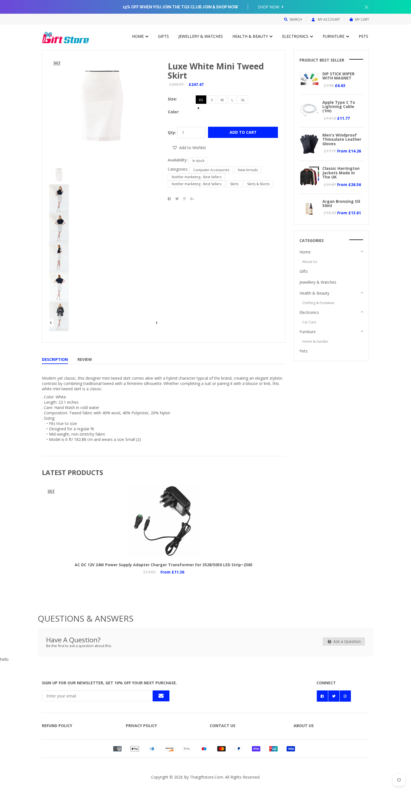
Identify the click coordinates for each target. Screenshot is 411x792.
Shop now (269, 7)
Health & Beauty (250, 36)
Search (296, 19)
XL (243, 99)
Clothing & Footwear (318, 302)
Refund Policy (57, 725)
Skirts (234, 184)
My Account (328, 19)
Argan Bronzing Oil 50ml (341, 203)
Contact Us (222, 725)
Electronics (296, 36)
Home (138, 36)
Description (55, 359)
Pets (363, 36)
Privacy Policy (141, 725)
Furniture (334, 36)
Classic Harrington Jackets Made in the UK (341, 173)
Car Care (309, 322)
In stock (198, 160)
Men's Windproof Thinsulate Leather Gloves (341, 139)
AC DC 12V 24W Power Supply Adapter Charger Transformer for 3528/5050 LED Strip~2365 (163, 564)
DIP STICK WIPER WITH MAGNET (338, 76)
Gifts (163, 36)
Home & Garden (315, 341)
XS (201, 99)
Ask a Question (346, 641)
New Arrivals (248, 170)
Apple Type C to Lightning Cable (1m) (338, 107)
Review (84, 359)
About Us (309, 261)
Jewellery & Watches (200, 36)
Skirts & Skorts (258, 184)
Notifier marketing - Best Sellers (196, 177)
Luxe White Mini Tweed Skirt (216, 70)
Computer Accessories (211, 170)
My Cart (362, 19)
